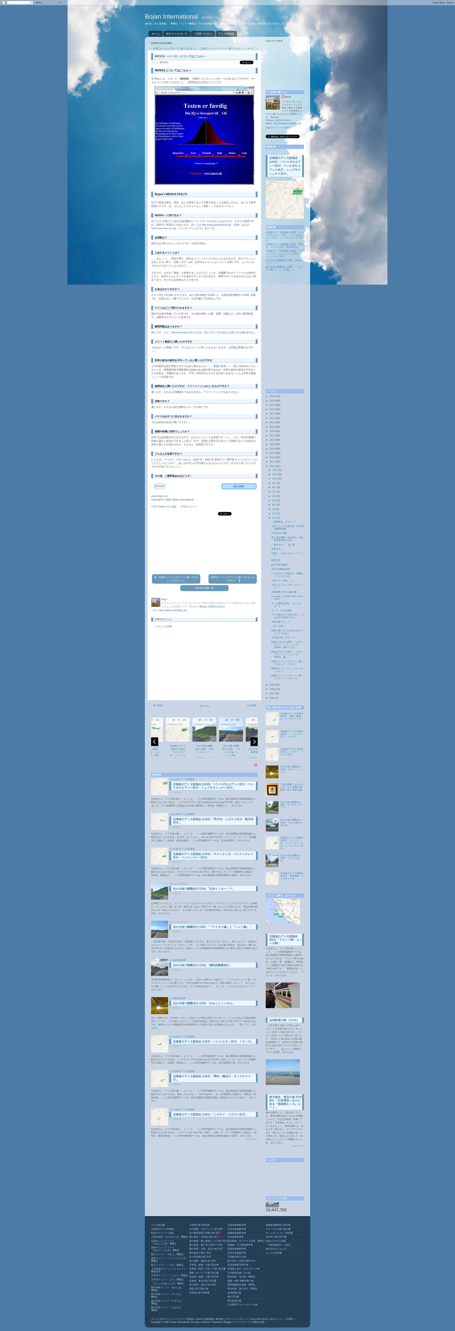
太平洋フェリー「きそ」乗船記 (167, 1279)
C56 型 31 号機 (279, 533)
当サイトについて (176, 33)
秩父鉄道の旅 (234, 1301)
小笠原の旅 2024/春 (199, 1225)
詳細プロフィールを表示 (278, 127)
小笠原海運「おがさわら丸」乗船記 (169, 1237)
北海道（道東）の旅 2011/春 (204, 1276)
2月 (274, 513)
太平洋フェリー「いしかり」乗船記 (169, 1275)
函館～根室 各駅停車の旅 (241, 1281)
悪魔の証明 (219, 366)
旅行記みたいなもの (276, 1249)
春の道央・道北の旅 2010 (202, 1285)
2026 (271, 396)
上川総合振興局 (177, 960)
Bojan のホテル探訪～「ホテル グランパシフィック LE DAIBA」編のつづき (287, 645)
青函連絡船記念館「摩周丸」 (243, 1285)
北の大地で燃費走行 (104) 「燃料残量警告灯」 (202, 965)
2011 (271, 462)
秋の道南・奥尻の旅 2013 (202, 1261)
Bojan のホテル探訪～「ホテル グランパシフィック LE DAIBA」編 (287, 654)
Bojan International (172, 16)
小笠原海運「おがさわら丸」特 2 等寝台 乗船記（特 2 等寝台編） (292, 787)
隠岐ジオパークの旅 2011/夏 (204, 1273)
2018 (271, 431)
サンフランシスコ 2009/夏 (279, 1233)
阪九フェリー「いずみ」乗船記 (167, 1265)
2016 (271, 440)
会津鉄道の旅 (234, 1293)
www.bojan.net (159, 496)
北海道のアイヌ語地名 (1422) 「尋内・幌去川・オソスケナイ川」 (291, 716)
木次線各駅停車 (236, 1237)
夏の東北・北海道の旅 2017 (203, 1237)
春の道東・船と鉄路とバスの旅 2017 (208, 1241)
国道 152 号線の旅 (198, 1288)
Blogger (227, 1322)
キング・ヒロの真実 (281, 610)
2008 (271, 689)
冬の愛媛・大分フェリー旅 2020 (206, 1229)
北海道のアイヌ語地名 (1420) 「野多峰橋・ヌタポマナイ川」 (292, 876)
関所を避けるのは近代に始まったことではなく (287, 632)
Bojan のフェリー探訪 (162, 1233)
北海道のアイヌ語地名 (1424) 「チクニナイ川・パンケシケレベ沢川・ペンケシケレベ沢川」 (285, 254)
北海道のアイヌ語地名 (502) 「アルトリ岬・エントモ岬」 (285, 940)
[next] (254, 741)
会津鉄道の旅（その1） (284, 1020)
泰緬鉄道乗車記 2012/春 (278, 1225)
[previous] (154, 741)
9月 (274, 483)
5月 (274, 500)
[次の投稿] (239, 580)
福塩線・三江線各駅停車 (240, 1245)
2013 (271, 453)
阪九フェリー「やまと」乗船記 (167, 1254)
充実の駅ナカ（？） (281, 622)
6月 (274, 496)
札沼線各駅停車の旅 (238, 1265)
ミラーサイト (241, 1322)
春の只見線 (233, 1296)
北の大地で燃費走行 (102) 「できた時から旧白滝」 (291, 822)
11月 (274, 474)
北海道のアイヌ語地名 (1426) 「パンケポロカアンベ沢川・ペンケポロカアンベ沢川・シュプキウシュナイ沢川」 (285, 165)
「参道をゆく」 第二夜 (283, 544)
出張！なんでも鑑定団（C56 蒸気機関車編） (287, 527)
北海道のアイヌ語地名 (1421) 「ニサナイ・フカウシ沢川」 (210, 1114)
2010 (271, 466)
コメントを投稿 (164, 626)
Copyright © (158, 499)
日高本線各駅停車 (237, 1225)
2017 (271, 435)
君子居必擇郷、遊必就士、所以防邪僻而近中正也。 (287, 539)
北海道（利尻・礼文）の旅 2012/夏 (207, 1268)
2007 (271, 693)
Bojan (288, 97)
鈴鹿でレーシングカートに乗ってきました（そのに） (287, 662)
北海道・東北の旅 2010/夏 (202, 1281)
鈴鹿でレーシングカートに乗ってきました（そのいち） (287, 677)
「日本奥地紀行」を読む (278, 1245)
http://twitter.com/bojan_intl (173, 610)
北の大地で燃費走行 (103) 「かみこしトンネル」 (204, 1003)
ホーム (156, 33)
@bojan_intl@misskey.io (212, 606)
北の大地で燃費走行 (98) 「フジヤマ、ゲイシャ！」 (291, 805)
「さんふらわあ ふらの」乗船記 (167, 1283)
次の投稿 (251, 705)
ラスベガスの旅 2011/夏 (278, 1229)
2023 (271, 409)
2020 (271, 422)
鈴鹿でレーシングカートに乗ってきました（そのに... (228, 48)
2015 (271, 444)
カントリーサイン (178, 884)
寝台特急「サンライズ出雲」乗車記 (246, 1241)
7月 (274, 492)
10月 (274, 478)
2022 (271, 414)
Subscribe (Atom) (259, 1319)
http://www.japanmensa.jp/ (216, 224)
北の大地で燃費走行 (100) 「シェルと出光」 (290, 858)
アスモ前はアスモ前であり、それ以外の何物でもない (287, 616)
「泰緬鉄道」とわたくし (284, 522)
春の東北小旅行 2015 (200, 1253)
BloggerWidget (251, 1139)
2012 (271, 457)
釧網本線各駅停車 (237, 1233)
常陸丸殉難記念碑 (280, 569)
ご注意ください (202, 33)
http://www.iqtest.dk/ (182, 332)
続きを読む (239, 486)
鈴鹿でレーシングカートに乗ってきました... (176, 48)
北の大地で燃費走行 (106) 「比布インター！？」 (204, 888)
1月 (274, 518)
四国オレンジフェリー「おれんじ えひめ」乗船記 (165, 1248)
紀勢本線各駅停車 (237, 1249)
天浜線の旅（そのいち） (284, 637)
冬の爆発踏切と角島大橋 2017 (204, 1233)
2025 (271, 401)
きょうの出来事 (274, 1253)
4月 (274, 505)
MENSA (164, 62)
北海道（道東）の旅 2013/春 (204, 1265)
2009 (271, 685)
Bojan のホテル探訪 (276, 1241)
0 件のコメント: (189, 506)
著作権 (219, 1319)
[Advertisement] (204, 545)
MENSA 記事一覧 (204, 588)
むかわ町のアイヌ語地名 (182, 779)
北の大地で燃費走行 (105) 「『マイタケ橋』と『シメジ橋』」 (212, 926)
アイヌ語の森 (158, 1225)
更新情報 (209, 1319)
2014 (271, 449)
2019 (271, 427)
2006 (271, 698)
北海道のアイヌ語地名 (162, 1229)
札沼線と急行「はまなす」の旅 (244, 1268)
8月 (274, 487)
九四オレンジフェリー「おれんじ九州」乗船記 (163, 1242)
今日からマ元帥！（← (282, 580)
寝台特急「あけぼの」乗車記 (243, 1288)
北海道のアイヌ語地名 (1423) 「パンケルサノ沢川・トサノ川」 (213, 1041)
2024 (271, 405)
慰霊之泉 (275, 560)
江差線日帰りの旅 (237, 1257)
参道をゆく (277, 549)
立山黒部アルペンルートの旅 (243, 1304)
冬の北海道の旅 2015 (200, 1257)
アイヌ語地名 (226, 33)
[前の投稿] (156, 577)
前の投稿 (157, 705)
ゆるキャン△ (277, 1319)
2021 (271, 418)
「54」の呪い (278, 626)
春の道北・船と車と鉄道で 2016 (206, 1245)
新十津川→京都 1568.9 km (241, 1261)
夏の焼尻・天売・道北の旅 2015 (206, 1249)
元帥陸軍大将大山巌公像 (284, 592)
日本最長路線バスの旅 (239, 1273)
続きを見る (237, 805)
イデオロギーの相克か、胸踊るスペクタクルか (287, 574)
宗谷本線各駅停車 (237, 1253)
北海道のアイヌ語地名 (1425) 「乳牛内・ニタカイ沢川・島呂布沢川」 (285, 245)
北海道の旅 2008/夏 (199, 1293)
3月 (274, 509)
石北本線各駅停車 (237, 1229)
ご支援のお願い (258, 1322)
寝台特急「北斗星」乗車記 (241, 1276)
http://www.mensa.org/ (163, 228)
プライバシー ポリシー (236, 1319)
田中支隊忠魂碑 (279, 565)
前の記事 (159, 486)
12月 (274, 470)
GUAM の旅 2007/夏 (276, 1237)
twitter (199, 1319)
